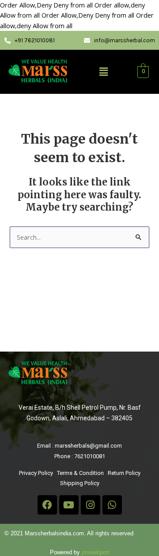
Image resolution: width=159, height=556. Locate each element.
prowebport (96, 552)
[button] (103, 72)
